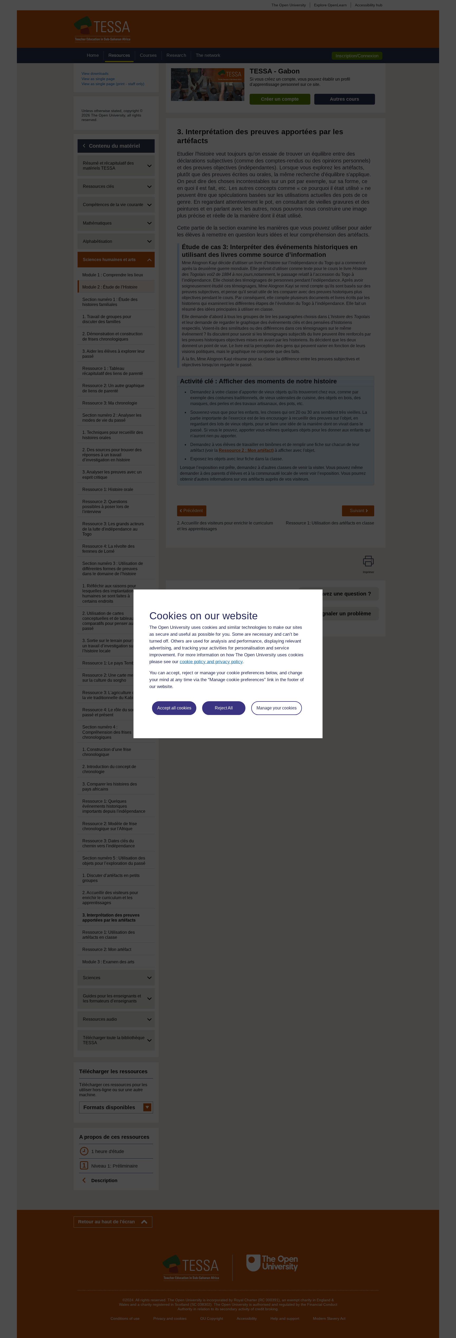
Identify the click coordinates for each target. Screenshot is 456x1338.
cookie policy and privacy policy (211, 661)
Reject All (224, 708)
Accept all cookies (174, 708)
